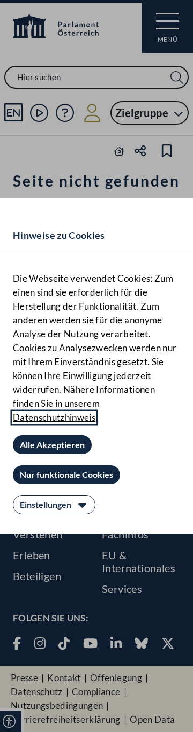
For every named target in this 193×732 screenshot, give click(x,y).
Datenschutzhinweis (54, 417)
